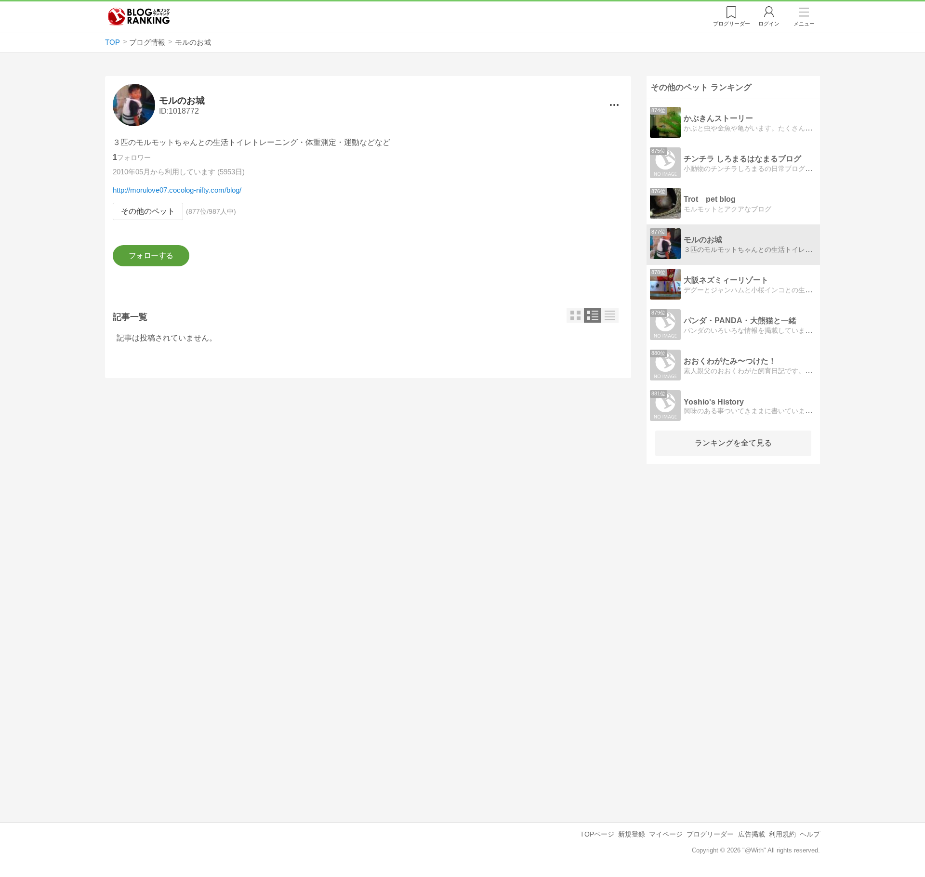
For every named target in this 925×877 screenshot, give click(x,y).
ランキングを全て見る (733, 443)
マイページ (666, 834)
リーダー (731, 23)
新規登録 (631, 834)
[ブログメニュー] (614, 105)
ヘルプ (810, 834)
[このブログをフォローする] (151, 255)
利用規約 (782, 834)
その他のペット (148, 211)
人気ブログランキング (139, 16)
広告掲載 (751, 834)
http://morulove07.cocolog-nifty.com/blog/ (177, 190)
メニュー (804, 23)
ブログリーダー (710, 834)
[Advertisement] (368, 468)
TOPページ (597, 834)
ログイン (769, 23)
